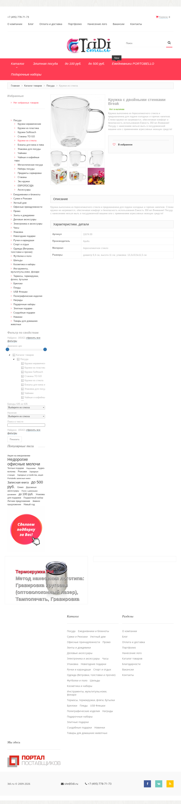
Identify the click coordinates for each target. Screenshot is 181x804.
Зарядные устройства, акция (30, 475)
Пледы (17, 287)
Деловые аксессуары (24, 219)
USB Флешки (20, 291)
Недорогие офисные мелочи (23, 461)
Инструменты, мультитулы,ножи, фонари (87, 693)
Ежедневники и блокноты (26, 194)
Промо (16, 211)
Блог (31, 24)
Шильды (17, 260)
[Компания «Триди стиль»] (90, 45)
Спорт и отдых (21, 244)
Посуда (50, 85)
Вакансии (118, 24)
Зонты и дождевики (23, 215)
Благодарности (131, 664)
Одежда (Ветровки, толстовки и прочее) (91, 675)
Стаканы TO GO (26, 136)
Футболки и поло (22, 256)
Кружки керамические (29, 124)
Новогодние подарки (24, 236)
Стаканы (22, 177)
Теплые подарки (15, 468)
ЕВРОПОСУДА (26, 185)
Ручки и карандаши (23, 240)
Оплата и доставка (50, 24)
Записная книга (18, 482)
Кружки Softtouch (27, 132)
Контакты (136, 24)
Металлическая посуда (30, 164)
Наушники (31, 468)
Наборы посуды (26, 169)
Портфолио (75, 24)
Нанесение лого (97, 24)
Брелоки (17, 283)
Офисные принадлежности (27, 207)
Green (20, 487)
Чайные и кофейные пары (38, 397)
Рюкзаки (22, 471)
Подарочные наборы (24, 304)
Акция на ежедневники (18, 456)
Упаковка (18, 232)
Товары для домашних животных (87, 733)
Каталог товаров (33, 85)
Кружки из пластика (28, 128)
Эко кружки (24, 181)
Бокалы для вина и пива (31, 144)
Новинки (17, 317)
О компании (14, 24)
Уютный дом (20, 202)
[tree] (26, 377)
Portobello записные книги (18, 478)
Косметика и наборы (24, 264)
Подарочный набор (33, 498)
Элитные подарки (22, 308)
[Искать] (169, 43)
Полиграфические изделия (27, 296)
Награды (18, 300)
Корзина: (163, 16)
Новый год (29, 504)
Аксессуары (24, 189)
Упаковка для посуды (29, 149)
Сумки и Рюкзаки (22, 198)
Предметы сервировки (30, 173)
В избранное (125, 144)
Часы (16, 227)
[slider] (7, 349)
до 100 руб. (26, 494)
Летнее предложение (18, 501)
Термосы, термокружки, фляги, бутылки (91, 700)
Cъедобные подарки (24, 312)
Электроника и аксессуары (27, 223)
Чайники (22, 153)
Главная (15, 85)
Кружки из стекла (27, 140)
